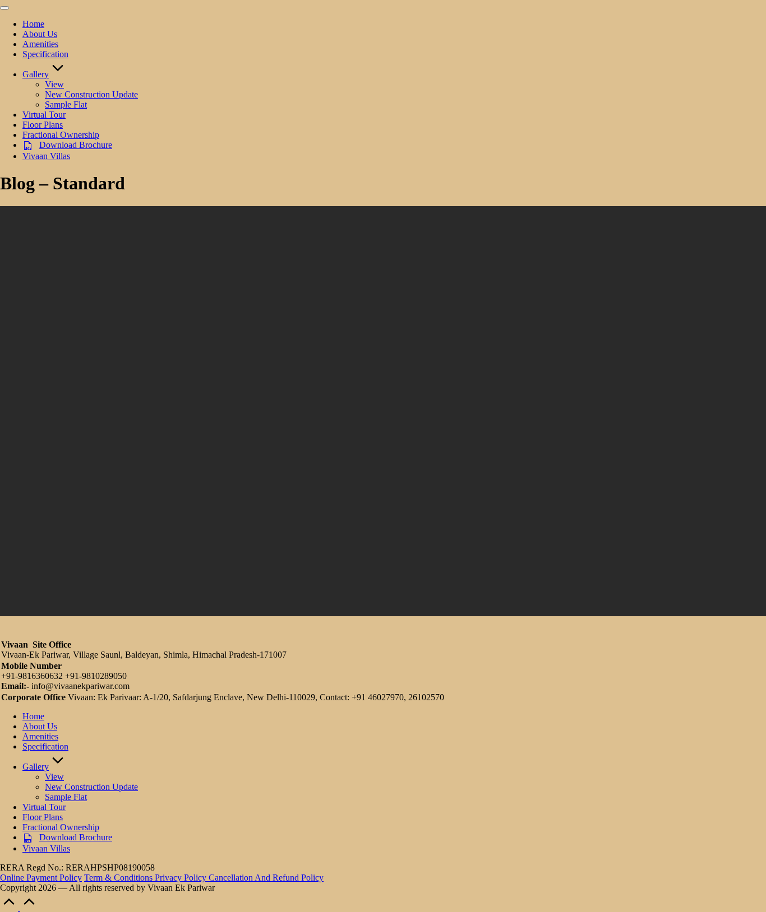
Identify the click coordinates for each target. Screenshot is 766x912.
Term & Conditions (119, 877)
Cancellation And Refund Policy (266, 877)
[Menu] (4, 8)
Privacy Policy (182, 877)
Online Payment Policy (41, 877)
